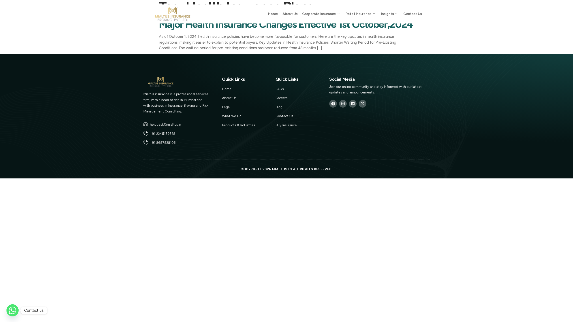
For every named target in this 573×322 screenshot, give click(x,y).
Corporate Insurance (319, 14)
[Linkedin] (353, 104)
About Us (290, 14)
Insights (387, 14)
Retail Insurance (359, 14)
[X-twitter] (362, 104)
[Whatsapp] (12, 310)
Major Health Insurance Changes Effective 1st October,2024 (286, 24)
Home (273, 14)
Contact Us (412, 14)
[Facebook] (333, 104)
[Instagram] (343, 104)
